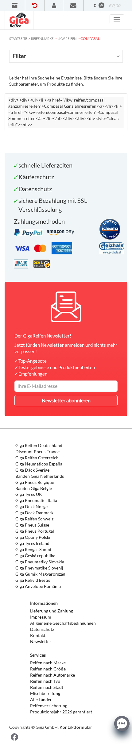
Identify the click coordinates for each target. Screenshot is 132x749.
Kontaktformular (76, 727)
